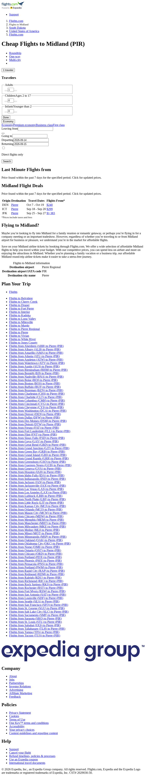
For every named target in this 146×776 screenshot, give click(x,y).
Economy (8, 121)
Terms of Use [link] (17, 719)
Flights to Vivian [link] (19, 335)
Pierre (14, 204)
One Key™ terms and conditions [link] (29, 723)
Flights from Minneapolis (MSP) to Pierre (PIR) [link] (37, 536)
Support (14, 14)
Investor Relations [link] (20, 686)
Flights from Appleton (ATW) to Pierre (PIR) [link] (36, 359)
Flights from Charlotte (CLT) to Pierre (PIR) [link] (35, 397)
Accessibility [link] (17, 726)
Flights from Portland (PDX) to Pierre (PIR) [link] (35, 557)
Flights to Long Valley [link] (22, 318)
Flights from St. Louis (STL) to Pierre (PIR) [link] (35, 621)
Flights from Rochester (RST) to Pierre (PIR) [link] (36, 587)
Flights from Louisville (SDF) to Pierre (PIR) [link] (36, 598)
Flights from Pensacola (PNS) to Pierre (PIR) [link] (36, 564)
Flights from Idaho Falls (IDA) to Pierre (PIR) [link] (36, 475)
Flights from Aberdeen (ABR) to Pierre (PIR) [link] (36, 346)
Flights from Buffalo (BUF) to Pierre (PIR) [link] (35, 386)
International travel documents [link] (27, 762)
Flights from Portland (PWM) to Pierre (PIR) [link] (36, 567)
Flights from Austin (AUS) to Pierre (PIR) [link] (34, 366)
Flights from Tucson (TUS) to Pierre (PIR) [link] (34, 635)
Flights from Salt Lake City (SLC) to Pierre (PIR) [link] (38, 611)
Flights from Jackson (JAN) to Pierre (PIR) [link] (35, 482)
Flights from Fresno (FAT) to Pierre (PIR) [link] (34, 427)
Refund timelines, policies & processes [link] (32, 756)
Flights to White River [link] (22, 339)
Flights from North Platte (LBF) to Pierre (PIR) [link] (37, 499)
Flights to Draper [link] (19, 305)
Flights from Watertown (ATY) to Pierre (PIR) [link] (37, 363)
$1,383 (51, 213)
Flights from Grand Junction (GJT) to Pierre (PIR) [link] (39, 448)
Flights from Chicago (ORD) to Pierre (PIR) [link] (35, 553)
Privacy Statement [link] (20, 712)
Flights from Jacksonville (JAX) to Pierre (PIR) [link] (37, 485)
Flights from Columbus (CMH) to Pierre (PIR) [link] (37, 400)
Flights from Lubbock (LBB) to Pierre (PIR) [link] (35, 495)
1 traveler (8, 70)
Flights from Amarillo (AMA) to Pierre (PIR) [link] (36, 352)
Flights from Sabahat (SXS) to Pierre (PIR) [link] (35, 625)
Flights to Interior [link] (19, 312)
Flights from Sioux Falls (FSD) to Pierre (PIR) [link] (37, 438)
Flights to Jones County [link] (23, 342)
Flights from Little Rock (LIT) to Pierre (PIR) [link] (36, 502)
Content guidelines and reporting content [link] (33, 733)
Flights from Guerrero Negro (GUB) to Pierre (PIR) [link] (40, 465)
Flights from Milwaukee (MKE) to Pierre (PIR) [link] (37, 526)
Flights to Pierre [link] (18, 332)
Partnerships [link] (16, 683)
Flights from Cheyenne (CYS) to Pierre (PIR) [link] (36, 407)
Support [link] (14, 749)
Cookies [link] (14, 716)
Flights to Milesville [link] (21, 322)
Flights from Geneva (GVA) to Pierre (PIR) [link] (35, 468)
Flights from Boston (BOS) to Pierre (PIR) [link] (34, 383)
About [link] (13, 676)
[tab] (15, 53)
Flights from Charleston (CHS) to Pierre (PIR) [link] (36, 393)
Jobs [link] (11, 679)
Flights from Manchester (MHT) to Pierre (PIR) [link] (37, 523)
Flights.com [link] (16, 21)
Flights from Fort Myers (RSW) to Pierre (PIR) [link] (37, 591)
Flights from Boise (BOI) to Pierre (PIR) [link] (33, 380)
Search (7, 161)
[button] (73, 283)
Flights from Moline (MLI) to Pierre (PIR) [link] (34, 530)
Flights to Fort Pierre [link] (21, 308)
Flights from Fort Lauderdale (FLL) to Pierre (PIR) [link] (39, 431)
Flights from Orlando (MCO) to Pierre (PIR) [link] (35, 509)
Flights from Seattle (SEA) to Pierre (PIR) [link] (34, 601)
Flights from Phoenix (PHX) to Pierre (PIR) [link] (35, 560)
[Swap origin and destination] (3, 133)
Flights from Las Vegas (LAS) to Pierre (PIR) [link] (36, 489)
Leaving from (10, 128)
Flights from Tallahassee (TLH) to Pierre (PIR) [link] (37, 628)
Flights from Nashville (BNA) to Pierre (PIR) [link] (36, 376)
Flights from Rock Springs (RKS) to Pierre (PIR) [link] (38, 584)
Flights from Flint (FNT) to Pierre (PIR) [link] (33, 434)
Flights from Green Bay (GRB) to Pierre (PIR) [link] (37, 451)
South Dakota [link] (17, 27)
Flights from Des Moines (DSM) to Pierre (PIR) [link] (38, 421)
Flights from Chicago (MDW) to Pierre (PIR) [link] (36, 516)
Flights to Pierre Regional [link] (24, 329)
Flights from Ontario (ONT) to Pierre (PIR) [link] (35, 550)
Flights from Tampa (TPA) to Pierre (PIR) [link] (34, 632)
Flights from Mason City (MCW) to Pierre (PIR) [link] (38, 512)
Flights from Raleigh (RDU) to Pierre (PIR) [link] (35, 577)
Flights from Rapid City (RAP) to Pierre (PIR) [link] (37, 570)
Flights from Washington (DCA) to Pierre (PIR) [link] (37, 410)
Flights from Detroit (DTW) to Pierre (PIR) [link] (35, 424)
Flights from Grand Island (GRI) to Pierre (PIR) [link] (37, 455)
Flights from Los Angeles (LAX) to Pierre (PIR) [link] (38, 492)
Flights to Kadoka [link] (20, 315)
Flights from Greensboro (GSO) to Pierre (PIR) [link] (37, 461)
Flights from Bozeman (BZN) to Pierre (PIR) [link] (36, 390)
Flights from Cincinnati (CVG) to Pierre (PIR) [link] (36, 404)
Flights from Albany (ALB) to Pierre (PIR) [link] (34, 349)
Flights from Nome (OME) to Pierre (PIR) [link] (34, 547)
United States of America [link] (24, 31)
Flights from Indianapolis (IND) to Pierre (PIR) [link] (37, 478)
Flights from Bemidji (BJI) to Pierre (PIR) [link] (34, 373)
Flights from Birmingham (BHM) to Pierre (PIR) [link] (38, 369)
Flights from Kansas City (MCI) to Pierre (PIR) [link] (37, 506)
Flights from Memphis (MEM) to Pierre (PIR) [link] (36, 519)
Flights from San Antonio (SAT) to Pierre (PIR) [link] (37, 594)
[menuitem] (7, 125)
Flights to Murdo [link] (19, 325)
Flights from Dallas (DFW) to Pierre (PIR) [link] (34, 417)
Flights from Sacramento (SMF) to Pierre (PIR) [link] (37, 615)
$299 (50, 209)
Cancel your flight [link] (20, 752)
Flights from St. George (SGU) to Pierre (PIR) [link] (37, 608)
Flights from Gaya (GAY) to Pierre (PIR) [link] (34, 441)
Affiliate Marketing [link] (20, 693)
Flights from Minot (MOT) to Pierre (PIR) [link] (34, 533)
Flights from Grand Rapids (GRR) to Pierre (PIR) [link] (39, 458)
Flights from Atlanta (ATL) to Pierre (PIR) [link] (34, 356)
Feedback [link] (15, 696)
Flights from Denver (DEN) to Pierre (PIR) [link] (35, 414)
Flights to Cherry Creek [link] (23, 301)
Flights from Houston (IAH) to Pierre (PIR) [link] (35, 472)
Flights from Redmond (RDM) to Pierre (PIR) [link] (36, 574)
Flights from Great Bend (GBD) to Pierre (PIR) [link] (37, 444)
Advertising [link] (16, 689)
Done (6, 117)
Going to (7, 136)
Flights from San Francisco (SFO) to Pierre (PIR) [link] (38, 604)
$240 (50, 204)
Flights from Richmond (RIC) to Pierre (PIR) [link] (36, 581)
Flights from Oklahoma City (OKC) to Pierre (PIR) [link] (40, 543)
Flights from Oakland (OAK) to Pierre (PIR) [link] (36, 540)
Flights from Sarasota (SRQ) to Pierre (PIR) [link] (35, 618)
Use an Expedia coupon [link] (23, 759)
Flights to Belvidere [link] (21, 298)
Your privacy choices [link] (21, 729)
